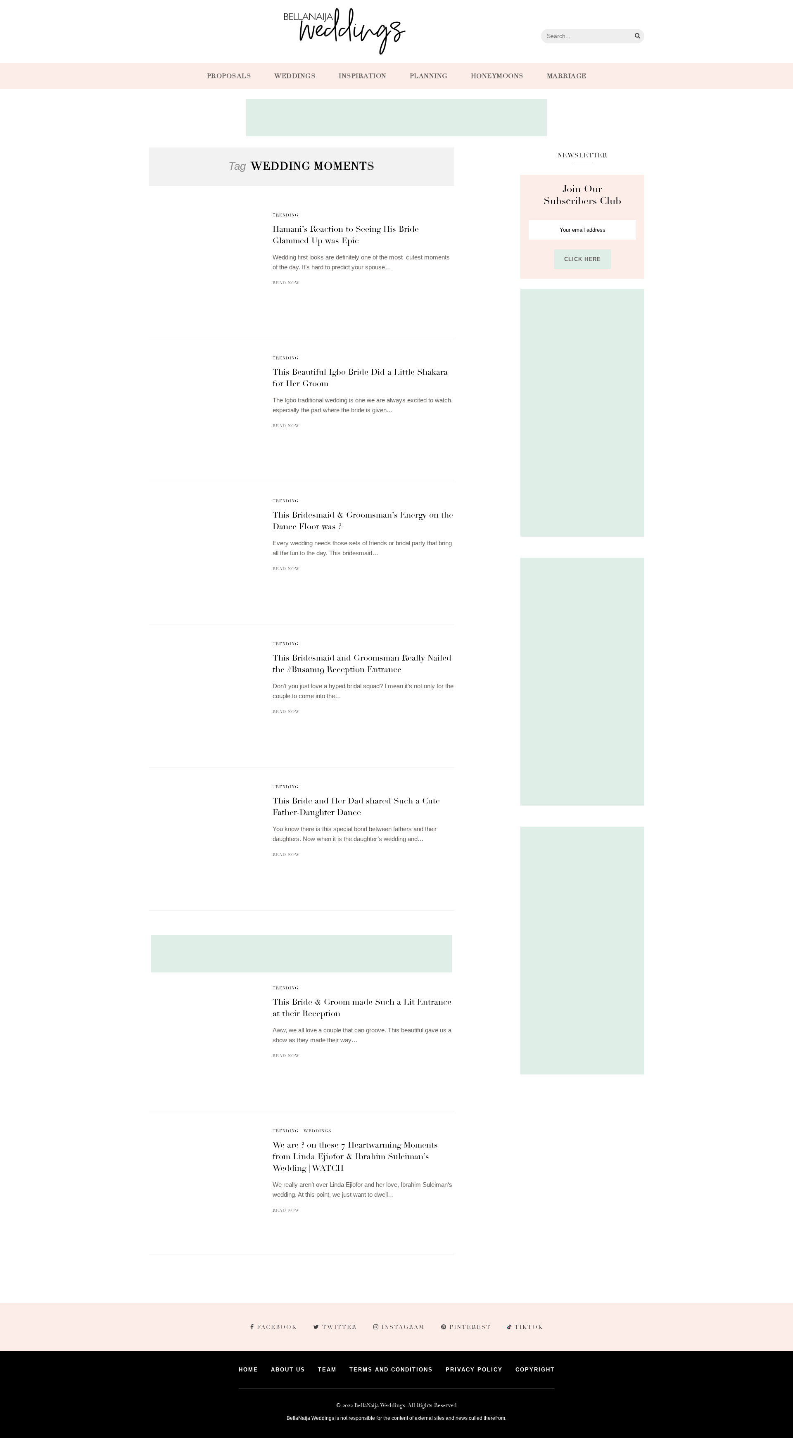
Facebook (277, 1327)
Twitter (339, 1327)
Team (327, 1370)
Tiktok (528, 1327)
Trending (286, 215)
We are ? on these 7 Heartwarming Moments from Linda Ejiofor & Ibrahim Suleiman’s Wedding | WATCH (355, 1156)
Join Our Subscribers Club (582, 195)
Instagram (403, 1327)
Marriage (566, 76)
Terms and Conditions (391, 1370)
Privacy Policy (474, 1370)
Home (248, 1370)
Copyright (535, 1370)
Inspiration (363, 76)
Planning (429, 76)
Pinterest (470, 1327)
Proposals (229, 76)
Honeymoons (497, 76)
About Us (288, 1370)
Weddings (295, 76)
